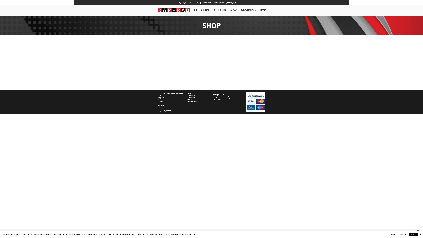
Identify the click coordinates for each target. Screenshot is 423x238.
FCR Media (170, 111)
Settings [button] (392, 234)
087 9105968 (219, 3)
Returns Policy (164, 105)
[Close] (420, 234)
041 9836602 (207, 3)
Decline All (402, 234)
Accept (413, 234)
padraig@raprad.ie (234, 3)
